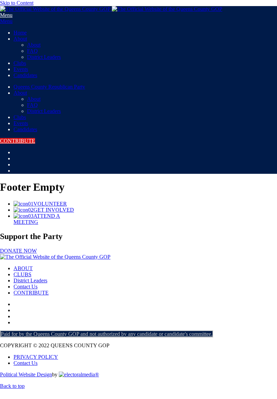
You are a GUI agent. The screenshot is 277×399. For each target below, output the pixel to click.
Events (21, 69)
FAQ (32, 51)
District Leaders (44, 57)
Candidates (25, 75)
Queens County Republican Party (49, 87)
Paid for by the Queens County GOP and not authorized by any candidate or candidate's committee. (106, 334)
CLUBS (22, 274)
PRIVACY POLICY (36, 357)
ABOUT (23, 268)
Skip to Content (16, 3)
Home (20, 33)
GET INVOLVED (53, 210)
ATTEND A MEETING (37, 219)
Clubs (20, 63)
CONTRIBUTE (17, 141)
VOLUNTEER (50, 204)
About (20, 39)
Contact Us (25, 286)
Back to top (12, 386)
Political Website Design (26, 374)
